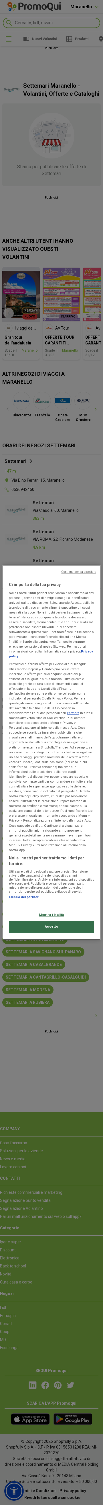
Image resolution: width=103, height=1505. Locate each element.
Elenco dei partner (24, 897)
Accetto (51, 927)
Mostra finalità (51, 915)
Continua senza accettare (78, 572)
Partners (73, 713)
